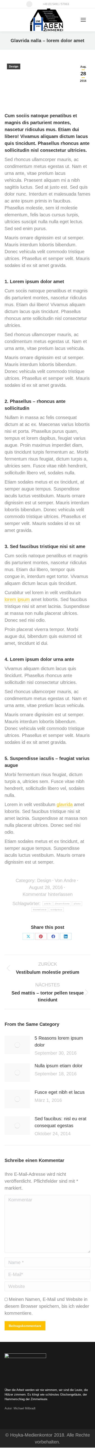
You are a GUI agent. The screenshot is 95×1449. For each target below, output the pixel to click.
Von (65, 880)
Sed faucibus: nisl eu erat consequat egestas (60, 1122)
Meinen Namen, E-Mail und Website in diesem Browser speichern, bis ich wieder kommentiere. (47, 1306)
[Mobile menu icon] (83, 20)
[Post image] (17, 1045)
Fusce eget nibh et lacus (60, 1092)
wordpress (56, 909)
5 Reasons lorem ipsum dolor (59, 1041)
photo (77, 903)
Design (13, 66)
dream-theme (62, 903)
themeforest (39, 909)
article (47, 903)
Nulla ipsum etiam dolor (59, 1065)
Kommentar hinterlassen (48, 894)
